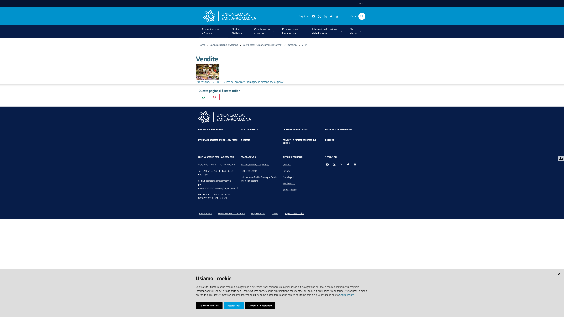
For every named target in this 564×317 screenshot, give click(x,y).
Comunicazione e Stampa (224, 45)
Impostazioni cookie (294, 213)
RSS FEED (329, 140)
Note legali (288, 177)
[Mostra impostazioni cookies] (561, 158)
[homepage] (229, 16)
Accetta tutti (233, 305)
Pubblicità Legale (249, 171)
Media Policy (289, 183)
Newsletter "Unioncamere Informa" (262, 45)
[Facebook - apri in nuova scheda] (330, 16)
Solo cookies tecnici (209, 305)
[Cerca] (361, 16)
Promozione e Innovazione (338, 129)
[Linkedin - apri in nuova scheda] (324, 16)
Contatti (287, 164)
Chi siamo (245, 140)
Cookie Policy (346, 295)
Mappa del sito (258, 213)
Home (202, 45)
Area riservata (205, 213)
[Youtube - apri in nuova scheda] (312, 16)
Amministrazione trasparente (255, 164)
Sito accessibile (290, 189)
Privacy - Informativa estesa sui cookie (299, 141)
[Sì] (203, 97)
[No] (215, 97)
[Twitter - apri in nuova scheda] (318, 16)
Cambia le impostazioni (260, 305)
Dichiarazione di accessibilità (231, 213)
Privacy (286, 171)
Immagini (292, 45)
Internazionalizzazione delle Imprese (217, 140)
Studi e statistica (249, 129)
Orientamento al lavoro (295, 129)
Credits (275, 213)
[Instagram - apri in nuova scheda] (336, 16)
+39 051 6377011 (211, 171)
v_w (304, 45)
